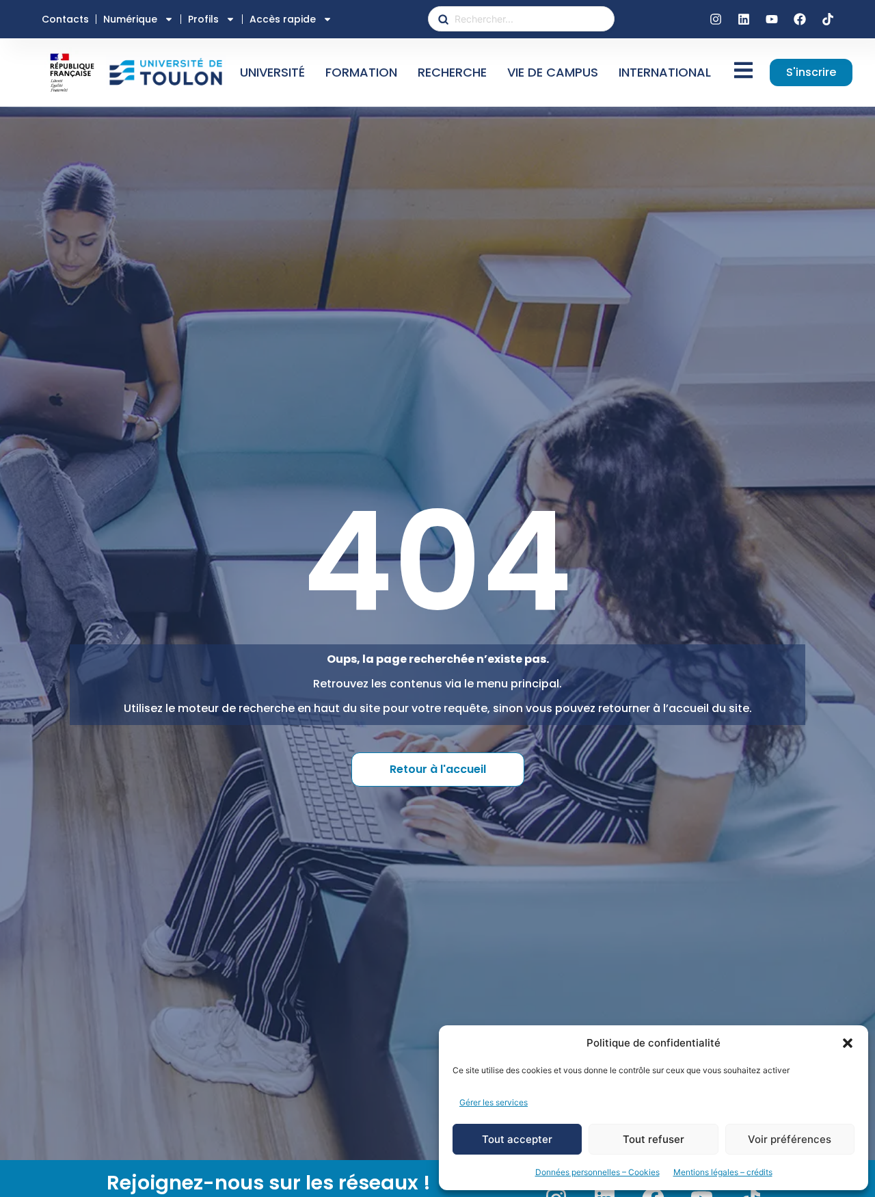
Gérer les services (493, 1102)
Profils (203, 19)
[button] (847, 1043)
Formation (361, 72)
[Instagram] (715, 19)
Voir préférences (789, 1139)
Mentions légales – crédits (722, 1172)
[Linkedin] (743, 19)
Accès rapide (283, 19)
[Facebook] (800, 19)
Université (272, 72)
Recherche (452, 72)
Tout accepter (517, 1139)
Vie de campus (552, 72)
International (665, 72)
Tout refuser (653, 1139)
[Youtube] (771, 19)
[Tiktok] (828, 19)
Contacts (65, 19)
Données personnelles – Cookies (597, 1172)
